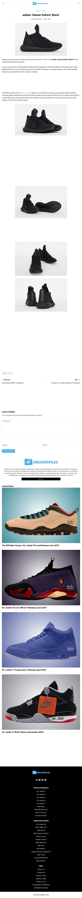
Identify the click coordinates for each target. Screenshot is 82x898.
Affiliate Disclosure (41, 888)
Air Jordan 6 (41, 800)
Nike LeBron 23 (41, 827)
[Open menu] (3, 3)
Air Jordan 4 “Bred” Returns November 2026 (23, 732)
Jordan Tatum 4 (41, 839)
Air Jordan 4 (41, 797)
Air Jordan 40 (41, 824)
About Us (41, 869)
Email (45, 445)
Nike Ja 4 (41, 846)
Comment (7, 421)
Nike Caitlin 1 (41, 861)
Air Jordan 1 (41, 791)
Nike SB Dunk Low (41, 809)
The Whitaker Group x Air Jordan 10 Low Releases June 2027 (30, 545)
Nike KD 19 (41, 830)
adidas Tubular (25, 93)
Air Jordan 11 (41, 803)
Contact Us (41, 872)
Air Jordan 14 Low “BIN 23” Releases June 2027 (24, 608)
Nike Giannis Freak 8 (41, 833)
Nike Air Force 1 (41, 813)
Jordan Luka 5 (41, 836)
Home (38, 10)
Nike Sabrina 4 (41, 842)
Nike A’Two (41, 855)
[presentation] (41, 515)
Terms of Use (41, 882)
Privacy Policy (41, 876)
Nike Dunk (41, 806)
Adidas (44, 10)
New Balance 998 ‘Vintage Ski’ (13, 381)
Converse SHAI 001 (41, 858)
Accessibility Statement (41, 885)
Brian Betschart (37, 19)
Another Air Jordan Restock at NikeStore (65, 381)
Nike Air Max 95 (41, 816)
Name (5, 445)
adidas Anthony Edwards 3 (41, 852)
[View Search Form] (78, 3)
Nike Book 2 (41, 849)
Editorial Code (41, 879)
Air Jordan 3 (41, 794)
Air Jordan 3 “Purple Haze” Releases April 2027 (24, 670)
